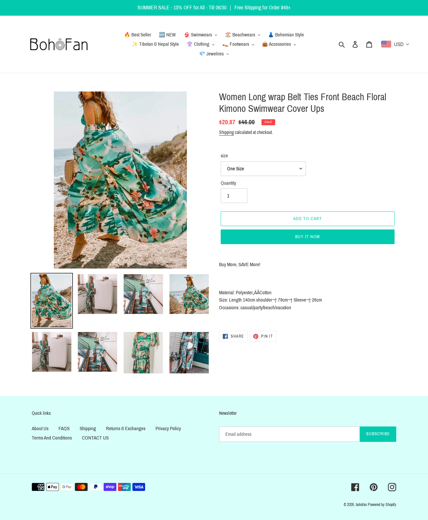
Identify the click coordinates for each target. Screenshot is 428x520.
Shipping (226, 132)
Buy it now (307, 236)
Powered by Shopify (382, 504)
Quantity (228, 183)
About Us (40, 428)
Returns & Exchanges (125, 428)
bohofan (361, 504)
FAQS (64, 428)
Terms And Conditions (52, 438)
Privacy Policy (168, 428)
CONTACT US (95, 438)
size (224, 155)
